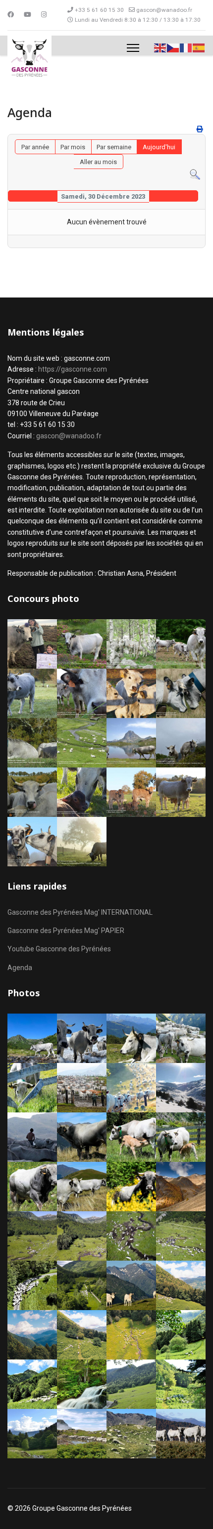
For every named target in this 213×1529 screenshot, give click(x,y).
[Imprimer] (200, 129)
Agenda (19, 968)
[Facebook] (10, 14)
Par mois (72, 147)
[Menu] (133, 48)
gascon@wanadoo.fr (164, 9)
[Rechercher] (195, 174)
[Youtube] (27, 14)
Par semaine (114, 147)
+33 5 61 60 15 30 (99, 9)
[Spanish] (199, 47)
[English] (160, 47)
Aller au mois (98, 162)
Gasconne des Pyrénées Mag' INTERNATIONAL (80, 912)
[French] (186, 47)
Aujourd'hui (159, 147)
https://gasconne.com (72, 369)
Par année (35, 147)
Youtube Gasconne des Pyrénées (59, 949)
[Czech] (173, 47)
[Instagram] (44, 14)
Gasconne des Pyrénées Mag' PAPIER (65, 930)
